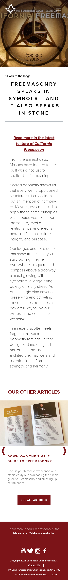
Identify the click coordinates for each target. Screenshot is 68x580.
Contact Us (34, 565)
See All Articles (34, 500)
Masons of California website (33, 533)
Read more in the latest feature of (34, 143)
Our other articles (34, 392)
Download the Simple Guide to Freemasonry (29, 458)
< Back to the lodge (18, 76)
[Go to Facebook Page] (45, 551)
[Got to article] (34, 423)
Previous (3, 451)
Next (64, 451)
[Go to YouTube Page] (23, 551)
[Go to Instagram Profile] (37, 551)
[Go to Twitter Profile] (30, 551)
